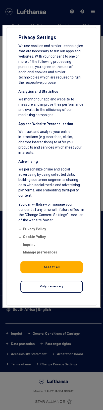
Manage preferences (40, 252)
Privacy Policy (34, 229)
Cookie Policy (34, 237)
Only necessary (51, 286)
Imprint (29, 244)
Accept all (52, 267)
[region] (51, 166)
